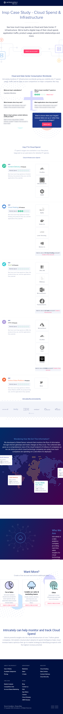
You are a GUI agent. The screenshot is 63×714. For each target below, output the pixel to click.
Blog (23, 684)
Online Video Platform (16, 380)
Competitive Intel (9, 686)
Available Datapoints (10, 671)
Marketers (25, 669)
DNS (10, 323)
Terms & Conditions (9, 706)
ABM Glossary (26, 699)
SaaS (10, 265)
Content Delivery (14, 167)
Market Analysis (8, 684)
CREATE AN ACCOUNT (31, 51)
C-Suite (24, 674)
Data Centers (44, 671)
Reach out (47, 124)
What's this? (49, 94)
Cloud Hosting (13, 207)
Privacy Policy (18, 706)
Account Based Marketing (11, 689)
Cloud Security (44, 676)
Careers (24, 694)
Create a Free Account (48, 254)
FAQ (23, 689)
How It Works (8, 669)
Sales (23, 671)
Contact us (25, 686)
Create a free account (9, 605)
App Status (25, 692)
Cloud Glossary (26, 697)
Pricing (6, 674)
